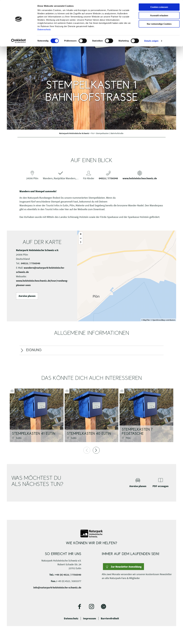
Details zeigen (151, 41)
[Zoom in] (81, 234)
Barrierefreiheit (110, 618)
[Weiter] (96, 450)
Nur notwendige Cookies (159, 24)
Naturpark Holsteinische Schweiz (74, 133)
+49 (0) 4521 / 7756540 (68, 574)
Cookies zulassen (159, 7)
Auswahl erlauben (159, 15)
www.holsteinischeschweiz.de (140, 178)
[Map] (126, 276)
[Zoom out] (81, 238)
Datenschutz (71, 618)
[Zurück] (86, 450)
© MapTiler (145, 320)
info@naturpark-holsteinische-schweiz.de (57, 587)
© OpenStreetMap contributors (163, 320)
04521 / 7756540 (108, 178)
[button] (27, 296)
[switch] (83, 40)
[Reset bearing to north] (81, 242)
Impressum (89, 618)
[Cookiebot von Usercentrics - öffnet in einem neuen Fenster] (18, 41)
